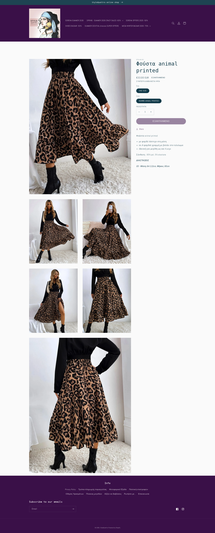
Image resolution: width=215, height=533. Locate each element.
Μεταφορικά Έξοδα (118, 489)
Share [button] (141, 129)
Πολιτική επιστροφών (138, 489)
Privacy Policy (70, 489)
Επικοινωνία (143, 494)
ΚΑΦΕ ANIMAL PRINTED (149, 101)
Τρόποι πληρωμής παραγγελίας (92, 489)
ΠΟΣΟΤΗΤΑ (141, 107)
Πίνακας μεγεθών (94, 494)
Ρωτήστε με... (130, 494)
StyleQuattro (104, 528)
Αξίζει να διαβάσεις (113, 494)
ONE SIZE (143, 91)
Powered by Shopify (114, 528)
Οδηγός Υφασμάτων (75, 494)
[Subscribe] (73, 509)
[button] (104, 20)
